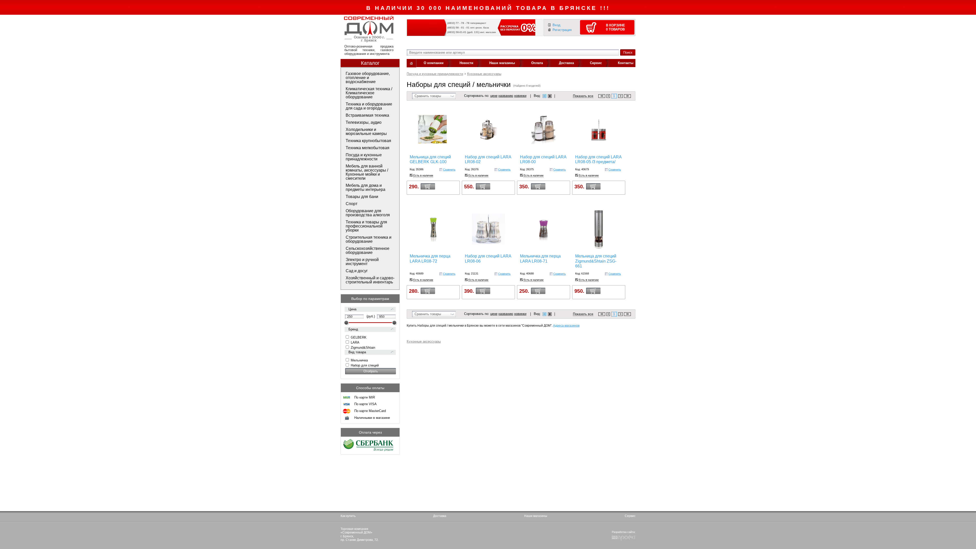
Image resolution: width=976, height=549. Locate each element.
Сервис (596, 63)
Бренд (353, 329)
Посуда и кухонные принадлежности (435, 74)
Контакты (625, 63)
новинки (520, 96)
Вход (556, 25)
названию (505, 96)
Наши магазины (502, 63)
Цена (352, 309)
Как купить (348, 516)
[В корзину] (428, 186)
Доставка (566, 63)
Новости (466, 63)
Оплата (537, 63)
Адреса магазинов (566, 325)
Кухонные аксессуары (484, 74)
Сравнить (449, 169)
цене (493, 96)
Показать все (583, 96)
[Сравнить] (440, 169)
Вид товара (357, 352)
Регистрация (562, 30)
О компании (434, 63)
